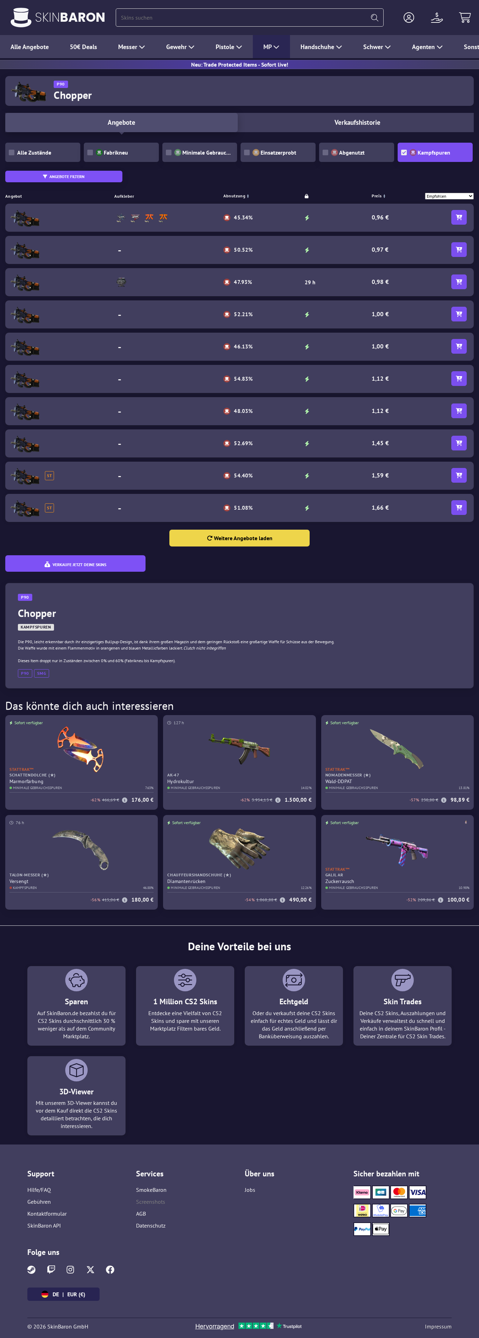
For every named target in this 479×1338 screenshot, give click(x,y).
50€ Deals (83, 47)
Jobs (250, 1189)
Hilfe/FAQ (39, 1189)
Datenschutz (151, 1225)
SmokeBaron (151, 1189)
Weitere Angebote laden (242, 538)
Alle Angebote (30, 47)
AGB (141, 1213)
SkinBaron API (44, 1225)
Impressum (438, 1326)
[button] (409, 17)
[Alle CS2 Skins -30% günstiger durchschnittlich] (21, 17)
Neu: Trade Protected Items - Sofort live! (239, 64)
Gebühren (39, 1201)
